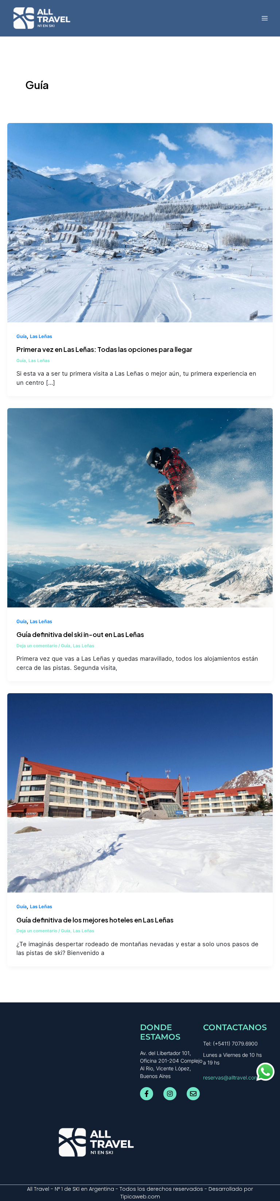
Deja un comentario (36, 645)
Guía (21, 336)
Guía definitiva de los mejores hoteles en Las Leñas (95, 920)
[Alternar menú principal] (264, 18)
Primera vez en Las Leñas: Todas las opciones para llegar (104, 349)
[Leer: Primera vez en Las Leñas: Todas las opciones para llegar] (140, 222)
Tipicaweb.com (140, 1196)
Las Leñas (41, 336)
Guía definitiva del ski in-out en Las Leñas (80, 634)
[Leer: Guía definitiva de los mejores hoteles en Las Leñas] (140, 792)
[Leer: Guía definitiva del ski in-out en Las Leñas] (140, 507)
